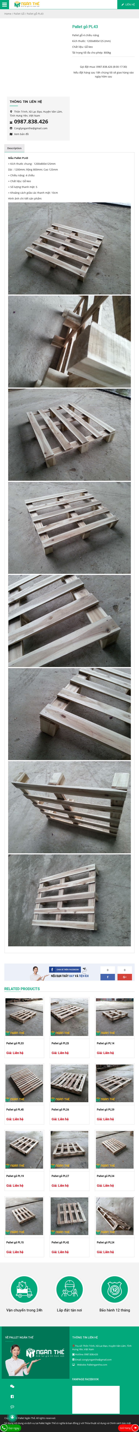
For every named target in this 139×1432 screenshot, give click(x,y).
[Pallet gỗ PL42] (69, 1216)
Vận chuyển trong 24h (24, 1310)
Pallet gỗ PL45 (15, 1109)
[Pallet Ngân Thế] (26, 6)
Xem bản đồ (21, 134)
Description (14, 148)
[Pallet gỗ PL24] (114, 1216)
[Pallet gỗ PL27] (69, 1150)
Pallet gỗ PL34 (105, 1176)
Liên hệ (130, 4)
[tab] (14, 148)
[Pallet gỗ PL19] (24, 1150)
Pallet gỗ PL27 (60, 1176)
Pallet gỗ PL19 (15, 1176)
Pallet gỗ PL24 (105, 1242)
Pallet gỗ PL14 (105, 1043)
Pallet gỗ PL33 (15, 1043)
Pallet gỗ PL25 (60, 1043)
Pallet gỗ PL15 (15, 1242)
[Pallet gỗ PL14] (114, 1017)
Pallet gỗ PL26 (60, 1109)
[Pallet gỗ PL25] (69, 1017)
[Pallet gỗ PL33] (24, 1017)
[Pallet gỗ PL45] (24, 1083)
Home (7, 13)
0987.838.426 (104, 66)
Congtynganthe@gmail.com (30, 128)
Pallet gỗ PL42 (60, 1242)
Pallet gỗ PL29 (105, 1109)
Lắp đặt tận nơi (69, 1310)
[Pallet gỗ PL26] (69, 1083)
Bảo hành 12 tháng (115, 1310)
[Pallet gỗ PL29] (114, 1083)
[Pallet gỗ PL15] (24, 1216)
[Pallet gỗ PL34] (114, 1150)
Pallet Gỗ (19, 13)
